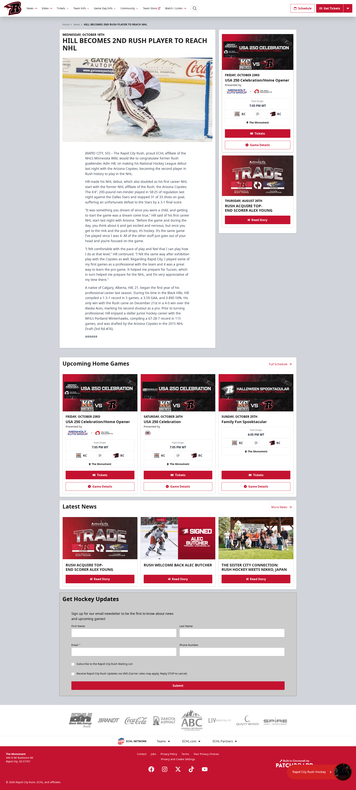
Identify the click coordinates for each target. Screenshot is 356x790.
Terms (185, 754)
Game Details (260, 145)
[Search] (194, 8)
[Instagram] (164, 769)
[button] (319, 772)
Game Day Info (103, 8)
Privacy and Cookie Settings (178, 759)
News (30, 8)
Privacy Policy (169, 754)
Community (128, 8)
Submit (178, 686)
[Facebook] (151, 769)
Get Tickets (332, 8)
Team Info (79, 8)
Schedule (305, 8)
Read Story (259, 220)
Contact (141, 754)
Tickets (61, 8)
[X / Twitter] (178, 769)
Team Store (150, 8)
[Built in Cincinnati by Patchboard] (294, 763)
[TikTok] (191, 769)
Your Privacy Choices (206, 754)
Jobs (153, 754)
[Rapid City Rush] (13, 8)
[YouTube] (205, 769)
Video (45, 8)
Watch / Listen (174, 8)
